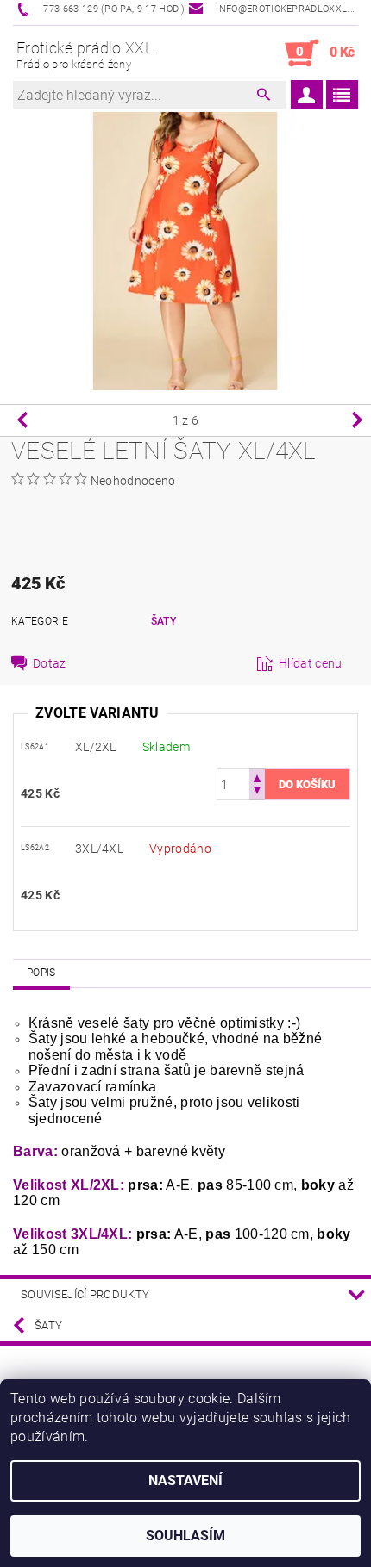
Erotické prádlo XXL (84, 55)
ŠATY (163, 621)
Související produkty (85, 1294)
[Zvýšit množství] (257, 776)
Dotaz (49, 663)
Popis (41, 973)
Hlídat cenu (311, 663)
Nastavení (185, 1480)
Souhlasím (185, 1535)
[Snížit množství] (257, 792)
